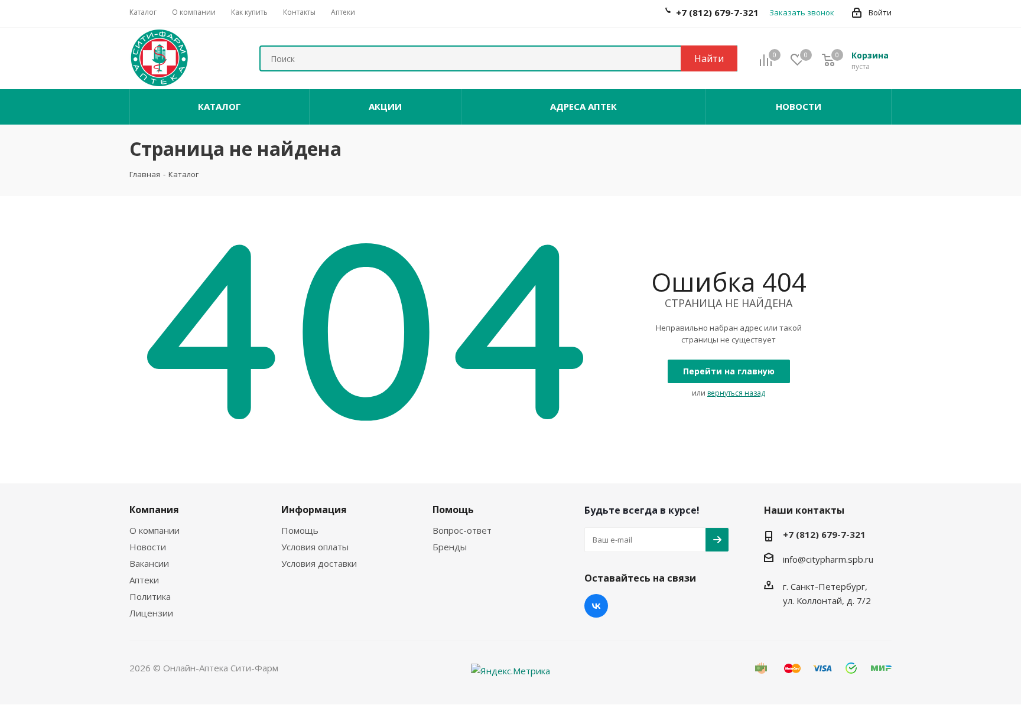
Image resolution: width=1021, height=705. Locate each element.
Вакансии (149, 563)
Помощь (299, 530)
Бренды (450, 547)
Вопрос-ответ (462, 530)
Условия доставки (319, 563)
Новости (147, 547)
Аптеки (144, 580)
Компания (154, 509)
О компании (154, 530)
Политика (150, 596)
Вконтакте (596, 606)
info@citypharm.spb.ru (828, 559)
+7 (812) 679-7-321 (824, 534)
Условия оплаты (315, 547)
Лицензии (151, 613)
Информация (314, 509)
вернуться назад (736, 393)
